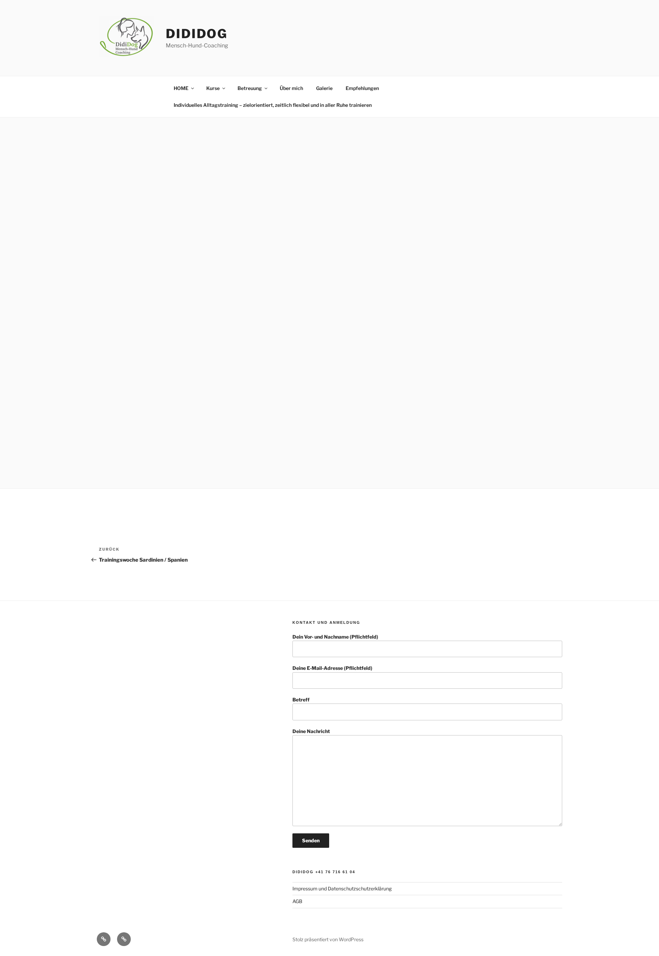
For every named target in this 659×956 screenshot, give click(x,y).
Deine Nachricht (311, 731)
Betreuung (250, 88)
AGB (297, 901)
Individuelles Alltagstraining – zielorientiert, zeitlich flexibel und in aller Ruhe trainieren (273, 105)
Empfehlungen (362, 88)
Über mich (291, 88)
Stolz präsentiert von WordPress (327, 939)
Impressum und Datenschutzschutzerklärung (342, 888)
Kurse (213, 88)
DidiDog (197, 33)
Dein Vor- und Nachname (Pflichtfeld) (335, 637)
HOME (181, 88)
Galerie (324, 88)
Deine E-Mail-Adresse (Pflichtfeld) (332, 668)
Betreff (301, 699)
